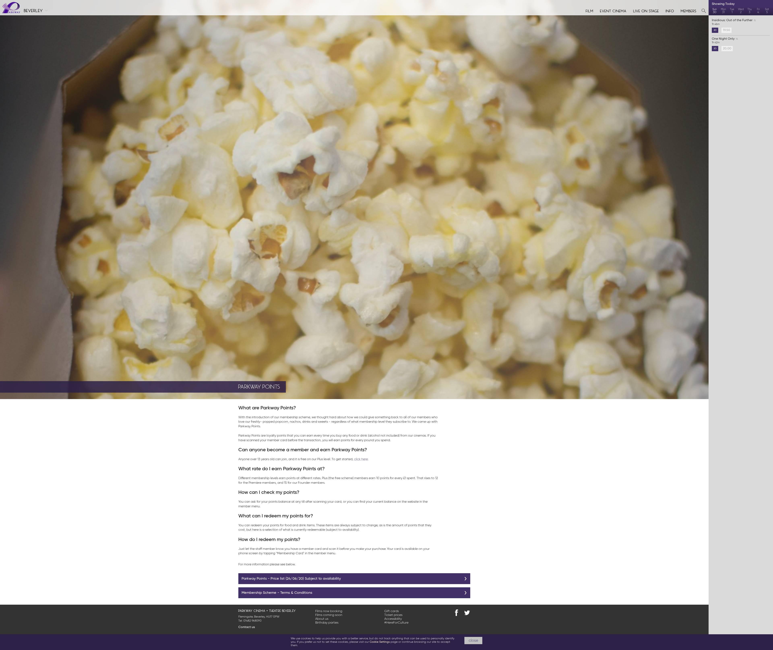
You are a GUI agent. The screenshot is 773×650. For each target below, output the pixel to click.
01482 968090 (252, 620)
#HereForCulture (396, 622)
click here (361, 459)
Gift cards (391, 611)
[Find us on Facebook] (456, 612)
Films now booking (328, 611)
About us (321, 619)
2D (715, 30)
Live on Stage (646, 10)
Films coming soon (328, 615)
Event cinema (613, 10)
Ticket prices (393, 615)
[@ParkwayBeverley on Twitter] (467, 612)
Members (689, 10)
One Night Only (725, 40)
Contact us (246, 627)
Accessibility (393, 619)
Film (589, 10)
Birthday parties (326, 622)
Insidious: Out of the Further (734, 22)
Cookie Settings (380, 642)
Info (670, 10)
